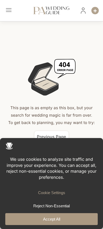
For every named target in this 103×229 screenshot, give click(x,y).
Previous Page (51, 136)
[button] (8, 11)
